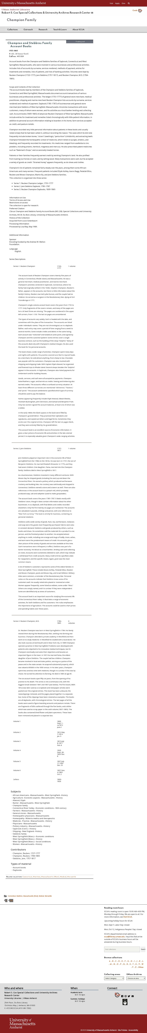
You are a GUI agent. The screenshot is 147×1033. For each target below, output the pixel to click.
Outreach (28, 29)
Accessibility (133, 1030)
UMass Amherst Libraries (16, 9)
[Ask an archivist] (92, 13)
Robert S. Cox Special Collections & (46, 13)
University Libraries (12, 998)
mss (11, 900)
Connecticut (27, 877)
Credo (135, 10)
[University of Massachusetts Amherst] (41, 1023)
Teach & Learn (60, 29)
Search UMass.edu (128, 3)
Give (123, 3)
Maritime (36, 877)
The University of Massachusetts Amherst (24, 3)
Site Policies (122, 1030)
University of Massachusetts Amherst (101, 1030)
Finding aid (80, 42)
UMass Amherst (30, 998)
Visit (111, 3)
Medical (63, 877)
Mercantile (71, 877)
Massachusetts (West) (50, 877)
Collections (12, 29)
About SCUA (78, 29)
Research (43, 29)
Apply (117, 3)
